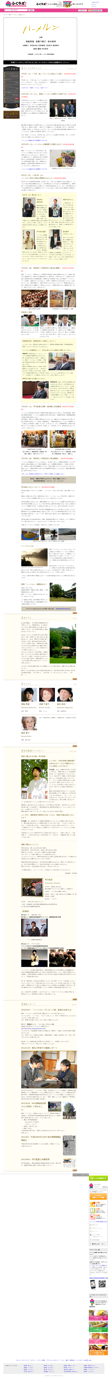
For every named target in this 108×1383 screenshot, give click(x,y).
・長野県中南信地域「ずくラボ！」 (91, 1367)
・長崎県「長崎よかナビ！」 (90, 1365)
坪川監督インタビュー (11, 93)
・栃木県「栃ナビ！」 (28, 1365)
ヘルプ (94, 4)
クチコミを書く (98, 1178)
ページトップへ (75, 613)
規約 (67, 1360)
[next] (68, 1084)
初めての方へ (96, 2)
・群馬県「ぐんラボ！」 (28, 1369)
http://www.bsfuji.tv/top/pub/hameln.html (33, 1028)
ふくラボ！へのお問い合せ (83, 1360)
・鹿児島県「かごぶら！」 (49, 1371)
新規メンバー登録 (95, 10)
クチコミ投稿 (41, 1360)
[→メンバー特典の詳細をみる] (98, 1221)
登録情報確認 (96, 1240)
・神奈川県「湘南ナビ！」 (69, 1369)
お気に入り (95, 1225)
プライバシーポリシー (52, 1360)
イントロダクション (11, 74)
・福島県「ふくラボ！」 (28, 1367)
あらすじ (11, 81)
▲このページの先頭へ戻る (80, 1175)
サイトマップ (25, 1360)
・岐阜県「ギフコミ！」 (68, 1367)
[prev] (30, 1084)
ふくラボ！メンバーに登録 (97, 1265)
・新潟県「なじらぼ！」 (48, 1367)
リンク (62, 1360)
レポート (11, 100)
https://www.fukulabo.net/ (98, 1278)
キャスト (11, 87)
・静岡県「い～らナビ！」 (89, 1369)
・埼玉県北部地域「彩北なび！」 (71, 1371)
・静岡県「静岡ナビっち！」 (70, 1365)
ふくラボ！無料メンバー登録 (98, 1196)
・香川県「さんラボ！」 (48, 1369)
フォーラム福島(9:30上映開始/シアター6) (34, 140)
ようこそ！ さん (71, 10)
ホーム (94, 6)
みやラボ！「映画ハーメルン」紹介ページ (34, 88)
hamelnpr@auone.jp (63, 609)
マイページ (95, 1231)
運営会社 (72, 1360)
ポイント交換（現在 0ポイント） (97, 1235)
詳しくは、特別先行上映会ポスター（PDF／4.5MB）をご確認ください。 (44, 474)
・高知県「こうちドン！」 (89, 1371)
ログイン (82, 10)
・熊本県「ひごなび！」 (48, 1365)
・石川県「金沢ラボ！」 (28, 1371)
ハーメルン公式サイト (11, 115)
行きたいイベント (97, 1228)
